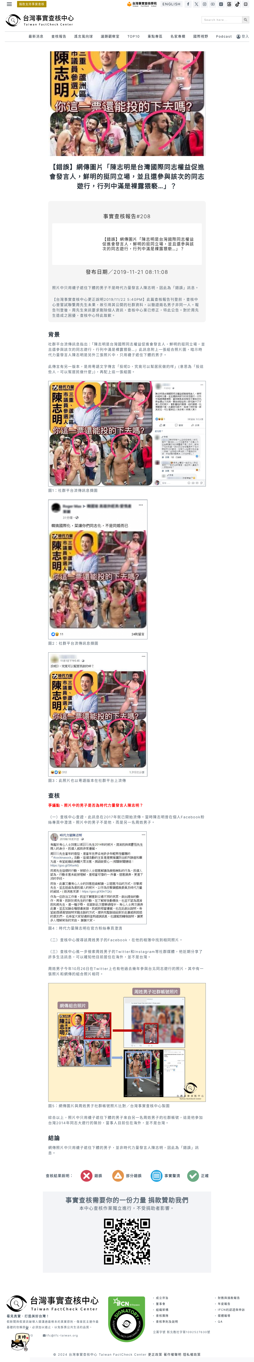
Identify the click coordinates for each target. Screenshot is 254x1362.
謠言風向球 (83, 36)
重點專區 (155, 36)
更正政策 (155, 1354)
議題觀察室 (110, 36)
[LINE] (245, 4)
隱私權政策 (192, 1354)
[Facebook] (188, 4)
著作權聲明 (173, 1354)
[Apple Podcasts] (221, 4)
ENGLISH (172, 4)
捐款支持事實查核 (31, 4)
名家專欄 (178, 36)
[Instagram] (204, 4)
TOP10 (133, 36)
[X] (196, 4)
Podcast (224, 36)
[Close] (27, 1328)
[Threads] (229, 4)
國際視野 (200, 36)
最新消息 (36, 36)
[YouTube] (212, 4)
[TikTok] (237, 4)
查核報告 (58, 36)
